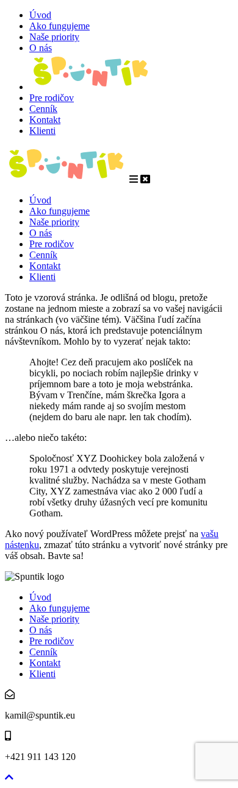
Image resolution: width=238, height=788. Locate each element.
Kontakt (44, 119)
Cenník (43, 109)
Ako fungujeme (59, 26)
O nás (40, 48)
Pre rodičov (51, 98)
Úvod (40, 15)
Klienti (42, 130)
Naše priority (54, 37)
